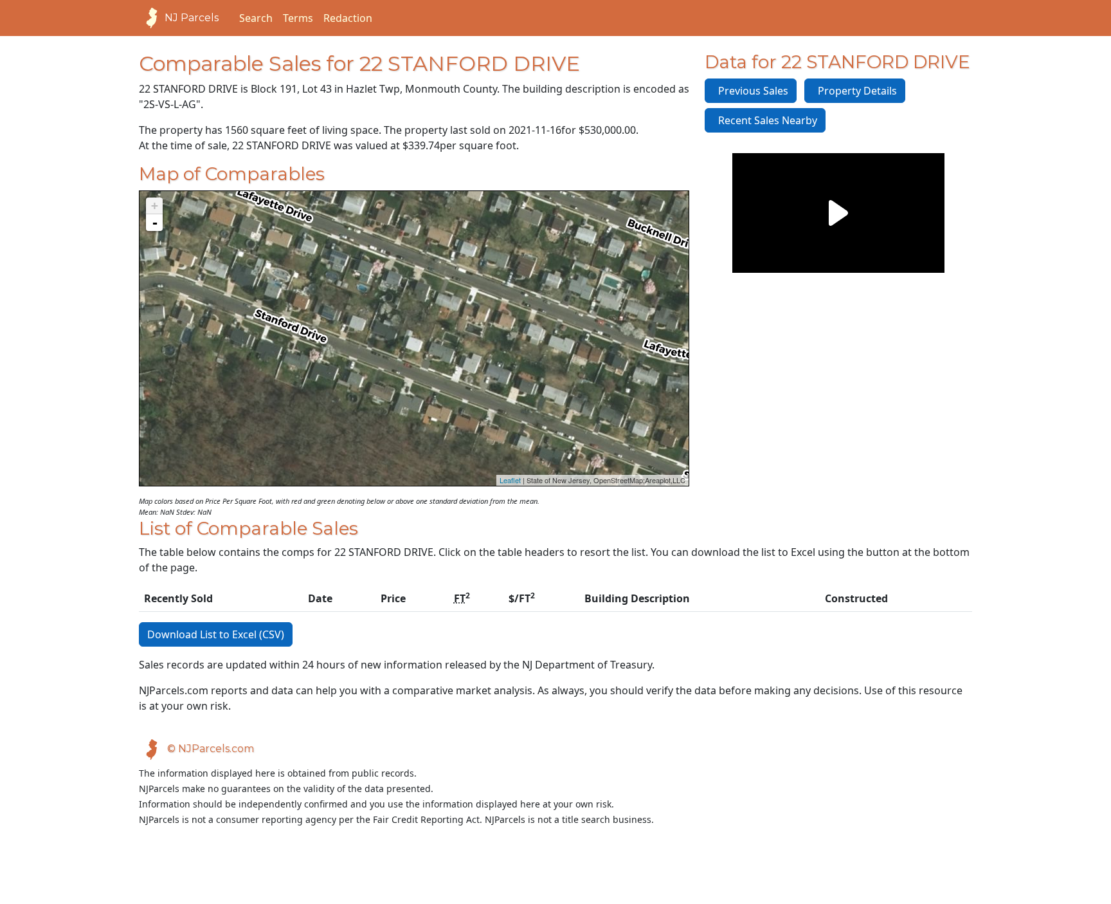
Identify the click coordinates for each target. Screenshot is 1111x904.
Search (256, 18)
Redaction (347, 18)
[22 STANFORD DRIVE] (414, 325)
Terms (298, 18)
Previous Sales (750, 91)
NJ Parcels (192, 18)
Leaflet (510, 480)
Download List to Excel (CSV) (215, 634)
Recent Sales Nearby (765, 120)
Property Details (855, 91)
